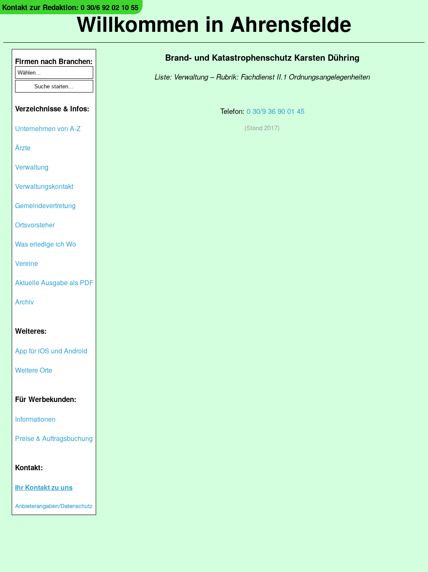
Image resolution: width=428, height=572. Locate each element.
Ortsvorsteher (35, 224)
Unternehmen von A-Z (48, 128)
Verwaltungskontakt (44, 186)
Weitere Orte (33, 370)
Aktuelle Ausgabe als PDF (54, 282)
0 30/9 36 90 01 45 (275, 111)
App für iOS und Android (51, 351)
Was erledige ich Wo (45, 244)
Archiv (24, 302)
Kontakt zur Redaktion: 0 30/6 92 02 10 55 (70, 7)
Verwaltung (31, 167)
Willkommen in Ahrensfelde (214, 23)
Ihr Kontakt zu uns (44, 487)
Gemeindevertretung (45, 205)
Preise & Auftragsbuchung (54, 438)
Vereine (26, 263)
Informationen (35, 419)
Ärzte (23, 147)
